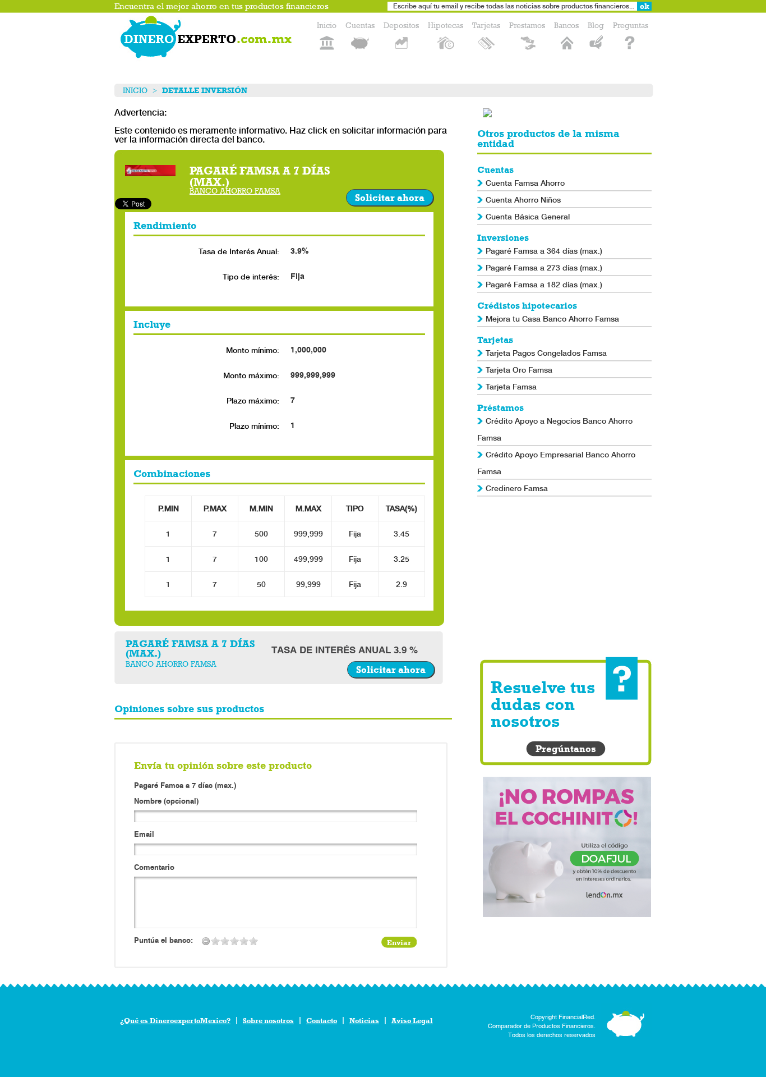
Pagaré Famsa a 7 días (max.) (185, 785)
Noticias (364, 1020)
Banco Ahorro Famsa (235, 191)
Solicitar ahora (389, 197)
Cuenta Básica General (528, 216)
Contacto (321, 1020)
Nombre (166, 802)
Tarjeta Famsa (511, 386)
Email (144, 835)
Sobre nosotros (268, 1020)
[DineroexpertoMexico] (208, 39)
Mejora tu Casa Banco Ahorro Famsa (552, 318)
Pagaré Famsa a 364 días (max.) (544, 250)
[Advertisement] (567, 578)
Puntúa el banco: (163, 941)
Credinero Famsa (517, 488)
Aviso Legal (412, 1020)
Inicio (135, 90)
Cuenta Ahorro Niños (523, 199)
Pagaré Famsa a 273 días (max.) (544, 267)
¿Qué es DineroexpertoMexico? (175, 1020)
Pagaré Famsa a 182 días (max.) (544, 284)
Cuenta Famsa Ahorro (525, 182)
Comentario (154, 868)
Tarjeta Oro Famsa (519, 369)
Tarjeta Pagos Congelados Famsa (546, 353)
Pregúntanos (566, 748)
